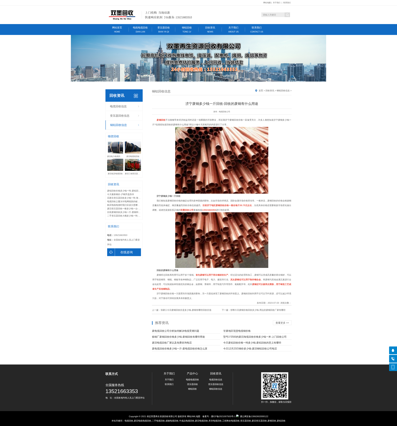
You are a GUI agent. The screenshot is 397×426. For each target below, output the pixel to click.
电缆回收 (129, 420)
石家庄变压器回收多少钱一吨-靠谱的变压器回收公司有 (133, 198)
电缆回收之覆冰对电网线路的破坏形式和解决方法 (131, 201)
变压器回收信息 (119, 115)
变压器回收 (163, 29)
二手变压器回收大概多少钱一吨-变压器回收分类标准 (132, 215)
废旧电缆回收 (201, 420)
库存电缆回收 (215, 420)
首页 (261, 90)
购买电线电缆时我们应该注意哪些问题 (125, 205)
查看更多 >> (282, 322)
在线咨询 (126, 252)
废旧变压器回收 (259, 420)
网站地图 (267, 3)
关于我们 (276, 3)
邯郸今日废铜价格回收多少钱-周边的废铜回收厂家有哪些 (257, 310)
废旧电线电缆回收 (142, 420)
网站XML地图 (193, 416)
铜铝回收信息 (118, 125)
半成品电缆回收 (186, 420)
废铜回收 (272, 420)
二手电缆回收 (158, 420)
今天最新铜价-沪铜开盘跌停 (120, 194)
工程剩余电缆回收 (231, 420)
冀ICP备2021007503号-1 (223, 416)
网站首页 (117, 29)
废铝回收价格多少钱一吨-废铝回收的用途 (127, 190)
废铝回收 (281, 420)
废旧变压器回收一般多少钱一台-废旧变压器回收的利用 (133, 208)
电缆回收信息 (118, 106)
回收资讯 (210, 29)
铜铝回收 (187, 29)
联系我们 (287, 3)
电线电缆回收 (140, 29)
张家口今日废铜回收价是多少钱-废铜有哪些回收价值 (186, 310)
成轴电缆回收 (171, 420)
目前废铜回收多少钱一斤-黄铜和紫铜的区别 (128, 212)
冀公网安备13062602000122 (254, 416)
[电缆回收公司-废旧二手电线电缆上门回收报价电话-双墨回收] (153, 15)
